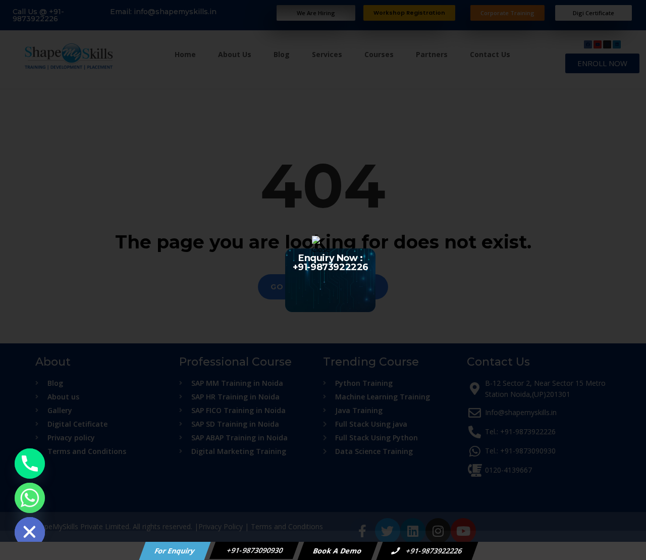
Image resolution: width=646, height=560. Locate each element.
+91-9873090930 (254, 550)
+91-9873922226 (433, 550)
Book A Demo (338, 550)
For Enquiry (175, 550)
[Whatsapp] (30, 498)
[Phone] (30, 463)
